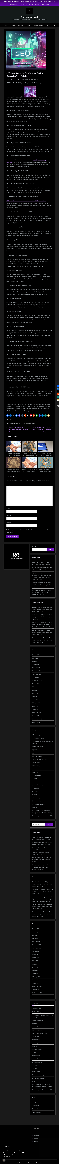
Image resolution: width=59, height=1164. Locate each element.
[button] (7, 415)
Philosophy (35, 791)
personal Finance (37, 788)
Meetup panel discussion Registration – (45, 1)
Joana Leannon (36, 638)
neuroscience (36, 782)
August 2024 (36, 684)
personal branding (37, 785)
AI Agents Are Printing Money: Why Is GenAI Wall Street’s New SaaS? (42, 609)
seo (34, 423)
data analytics (36, 769)
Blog (47, 25)
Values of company (38, 25)
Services (16, 1)
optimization (22, 423)
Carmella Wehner (37, 630)
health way (35, 615)
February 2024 (36, 703)
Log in (34, 1102)
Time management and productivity (42, 816)
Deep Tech (35, 772)
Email (8, 515)
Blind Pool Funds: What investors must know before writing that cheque (41, 585)
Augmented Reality (37, 746)
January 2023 (36, 722)
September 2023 (37, 719)
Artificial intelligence (38, 738)
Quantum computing (38, 801)
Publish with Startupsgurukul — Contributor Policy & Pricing (34, 4)
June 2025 (35, 661)
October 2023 (36, 716)
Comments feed (36, 1109)
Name (8, 508)
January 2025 (36, 668)
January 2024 (36, 706)
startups (10, 419)
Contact (22, 1)
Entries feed (35, 1105)
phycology (35, 794)
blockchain (35, 753)
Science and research (38, 804)
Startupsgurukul (29, 17)
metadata (15, 423)
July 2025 (35, 658)
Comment (10, 485)
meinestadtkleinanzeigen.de (40, 622)
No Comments (34, 79)
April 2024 (35, 696)
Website (8, 523)
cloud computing (37, 756)
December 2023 (36, 709)
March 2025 (35, 664)
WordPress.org (36, 1112)
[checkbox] (4, 1160)
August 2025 (36, 655)
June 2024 (35, 690)
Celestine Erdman (37, 607)
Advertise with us (29, 1)
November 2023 (37, 712)
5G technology (36, 735)
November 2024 (37, 674)
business (10, 423)
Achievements (13, 4)
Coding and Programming (39, 759)
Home (5, 1)
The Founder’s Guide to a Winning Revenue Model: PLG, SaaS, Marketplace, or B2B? (41, 592)
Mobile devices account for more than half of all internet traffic (25, 201)
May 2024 (35, 693)
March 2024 (35, 700)
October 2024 (36, 677)
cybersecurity (36, 766)
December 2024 (36, 671)
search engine (29, 423)
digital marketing (37, 775)
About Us (10, 1)
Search (34, 547)
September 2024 (37, 680)
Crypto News (36, 762)
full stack (34, 778)
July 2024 (35, 687)
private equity (36, 798)
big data (34, 749)
